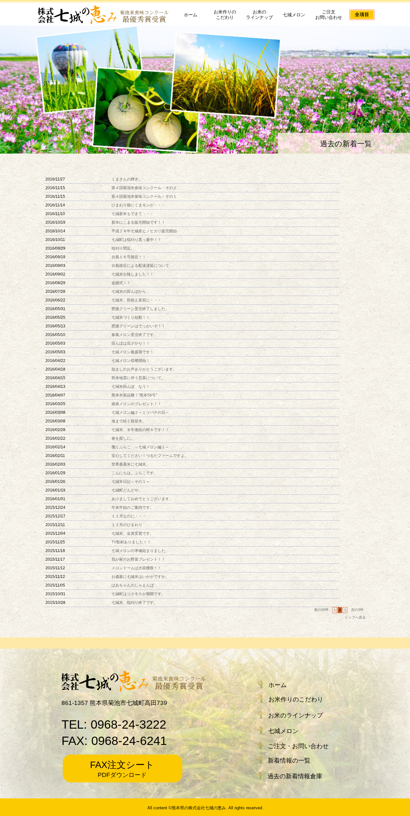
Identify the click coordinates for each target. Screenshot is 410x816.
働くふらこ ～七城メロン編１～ (140, 447)
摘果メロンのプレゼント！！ (136, 404)
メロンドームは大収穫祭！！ (136, 568)
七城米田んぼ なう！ (130, 386)
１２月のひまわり (126, 525)
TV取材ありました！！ (131, 542)
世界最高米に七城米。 (130, 464)
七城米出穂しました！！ (132, 274)
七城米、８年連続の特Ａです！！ (140, 430)
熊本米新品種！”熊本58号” (134, 395)
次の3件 (357, 610)
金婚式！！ (121, 283)
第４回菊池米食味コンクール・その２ (144, 188)
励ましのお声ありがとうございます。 (144, 369)
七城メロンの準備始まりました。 (140, 550)
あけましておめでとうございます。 (142, 499)
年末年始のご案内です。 (132, 507)
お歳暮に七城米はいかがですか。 (140, 576)
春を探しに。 (123, 438)
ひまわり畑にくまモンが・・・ (138, 205)
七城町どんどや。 (126, 490)
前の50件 (321, 610)
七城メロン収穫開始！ (130, 360)
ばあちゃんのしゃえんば (132, 585)
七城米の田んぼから (128, 291)
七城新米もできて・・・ (132, 214)
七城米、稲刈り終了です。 (134, 602)
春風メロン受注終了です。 (134, 334)
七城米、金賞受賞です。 (132, 533)
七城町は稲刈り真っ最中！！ (136, 239)
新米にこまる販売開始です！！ (138, 222)
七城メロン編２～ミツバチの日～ (140, 412)
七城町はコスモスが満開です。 (138, 594)
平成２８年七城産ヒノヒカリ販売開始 (144, 231)
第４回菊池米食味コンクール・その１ (144, 196)
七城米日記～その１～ (130, 481)
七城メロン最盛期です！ (132, 352)
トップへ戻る (355, 617)
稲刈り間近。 (123, 248)
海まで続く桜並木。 (128, 421)
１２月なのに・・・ (128, 516)
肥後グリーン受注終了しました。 (140, 309)
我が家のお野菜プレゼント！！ (138, 559)
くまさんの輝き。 (126, 179)
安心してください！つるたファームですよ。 (149, 455)
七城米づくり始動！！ (130, 317)
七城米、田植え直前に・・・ (136, 300)
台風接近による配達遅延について (140, 265)
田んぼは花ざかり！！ (130, 343)
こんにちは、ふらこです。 (134, 473)
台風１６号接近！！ (128, 257)
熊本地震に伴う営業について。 (138, 378)
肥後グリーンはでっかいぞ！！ (138, 326)
